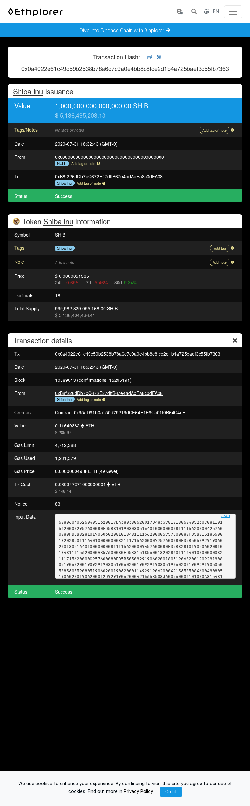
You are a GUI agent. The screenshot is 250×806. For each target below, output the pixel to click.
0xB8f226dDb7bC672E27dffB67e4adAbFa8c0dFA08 (109, 176)
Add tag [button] (220, 248)
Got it (171, 791)
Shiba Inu (28, 91)
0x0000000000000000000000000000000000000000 (109, 157)
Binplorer (154, 30)
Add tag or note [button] (214, 130)
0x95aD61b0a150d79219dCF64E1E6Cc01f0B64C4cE (129, 412)
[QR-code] (159, 57)
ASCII (225, 516)
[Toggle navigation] (233, 11)
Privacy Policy (138, 792)
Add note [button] (220, 262)
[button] (179, 11)
